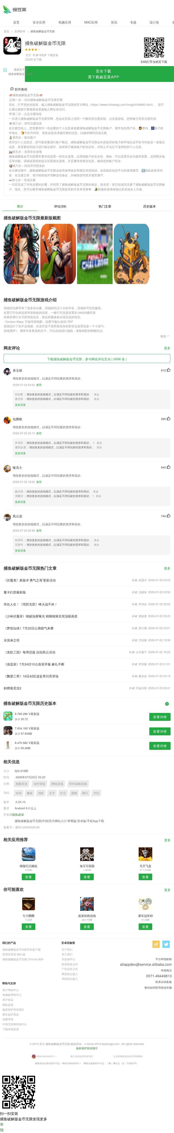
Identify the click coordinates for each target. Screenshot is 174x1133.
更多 (167, 348)
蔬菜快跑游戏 (87, 915)
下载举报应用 (10, 1029)
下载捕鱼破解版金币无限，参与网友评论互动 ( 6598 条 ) (87, 359)
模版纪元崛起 (28, 866)
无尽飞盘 (145, 866)
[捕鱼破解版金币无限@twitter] (166, 944)
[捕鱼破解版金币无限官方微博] (156, 944)
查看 (28, 877)
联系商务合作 (70, 964)
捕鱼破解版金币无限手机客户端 (21, 949)
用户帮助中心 (10, 990)
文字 (52, 793)
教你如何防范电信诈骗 (158, 987)
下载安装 (52, 55)
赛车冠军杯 (145, 915)
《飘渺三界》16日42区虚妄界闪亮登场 (31, 676)
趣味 (30, 793)
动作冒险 (39, 784)
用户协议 (7, 1000)
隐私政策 (18, 814)
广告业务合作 (70, 969)
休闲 (19, 793)
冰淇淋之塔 (11, 640)
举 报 (2, 1127)
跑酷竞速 (21, 784)
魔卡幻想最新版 (15, 592)
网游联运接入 (70, 974)
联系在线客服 (163, 982)
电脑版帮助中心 (12, 995)
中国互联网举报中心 (14, 1024)
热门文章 (105, 206)
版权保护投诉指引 (13, 1009)
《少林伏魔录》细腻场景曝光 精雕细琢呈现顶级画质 (40, 616)
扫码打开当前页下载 (154, 62)
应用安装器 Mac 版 (13, 954)
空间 (96, 793)
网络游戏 (57, 784)
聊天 (85, 793)
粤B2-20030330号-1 (46, 1056)
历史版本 (149, 206)
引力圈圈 (28, 915)
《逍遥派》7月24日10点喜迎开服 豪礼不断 (34, 664)
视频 (74, 793)
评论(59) (60, 206)
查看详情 (160, 717)
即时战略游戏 (78, 784)
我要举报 (7, 1019)
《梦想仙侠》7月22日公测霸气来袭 (28, 628)
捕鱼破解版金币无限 (14, 9)
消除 (41, 793)
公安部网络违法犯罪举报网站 (128, 1056)
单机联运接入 (70, 978)
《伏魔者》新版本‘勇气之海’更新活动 (30, 580)
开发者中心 (68, 959)
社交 (63, 793)
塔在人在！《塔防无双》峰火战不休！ (31, 604)
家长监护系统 (10, 1014)
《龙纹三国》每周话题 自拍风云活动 (29, 652)
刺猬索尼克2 (12, 688)
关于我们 (67, 949)
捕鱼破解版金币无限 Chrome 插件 (23, 959)
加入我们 (67, 954)
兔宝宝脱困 (87, 866)
